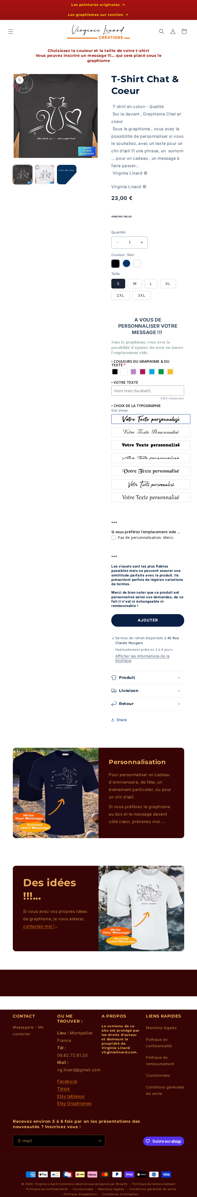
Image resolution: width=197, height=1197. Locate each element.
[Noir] (115, 264)
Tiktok (63, 1088)
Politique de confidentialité (159, 1042)
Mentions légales (161, 1027)
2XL (120, 295)
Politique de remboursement (160, 1060)
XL (168, 283)
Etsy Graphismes (74, 1103)
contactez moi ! (39, 925)
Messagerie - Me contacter (28, 1030)
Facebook (67, 1081)
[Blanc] (137, 264)
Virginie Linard (46, 1184)
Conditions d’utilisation (120, 1194)
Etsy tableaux (71, 1096)
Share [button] (121, 720)
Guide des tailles (121, 216)
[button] (10, 31)
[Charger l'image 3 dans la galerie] (66, 174)
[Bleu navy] (126, 264)
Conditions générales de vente (165, 1090)
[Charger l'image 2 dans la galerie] (44, 174)
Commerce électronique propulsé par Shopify (92, 1184)
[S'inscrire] (99, 1141)
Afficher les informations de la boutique (142, 658)
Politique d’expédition (80, 1194)
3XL (141, 295)
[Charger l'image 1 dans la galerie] (22, 174)
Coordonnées (158, 1075)
